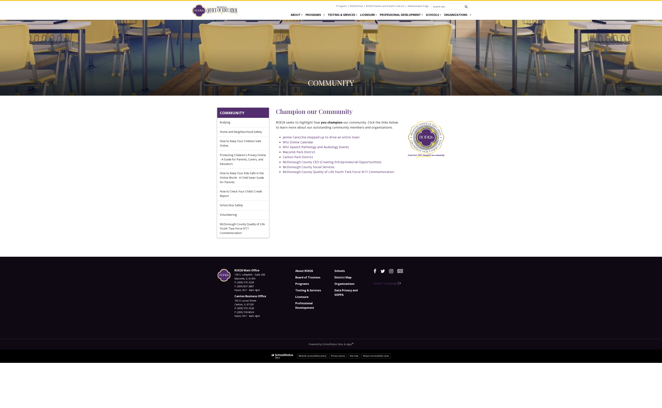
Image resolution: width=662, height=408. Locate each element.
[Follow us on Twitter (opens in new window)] (382, 271)
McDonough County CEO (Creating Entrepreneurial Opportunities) (332, 162)
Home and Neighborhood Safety (244, 133)
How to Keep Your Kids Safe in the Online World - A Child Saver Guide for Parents (242, 179)
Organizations (344, 284)
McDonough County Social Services (308, 167)
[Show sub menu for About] (302, 15)
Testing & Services (308, 290)
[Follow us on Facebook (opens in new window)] (375, 271)
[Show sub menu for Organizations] (470, 15)
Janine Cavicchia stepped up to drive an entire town (321, 137)
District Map (343, 277)
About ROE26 (304, 271)
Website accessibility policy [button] (313, 356)
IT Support (341, 6)
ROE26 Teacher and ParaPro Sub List (385, 6)
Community (232, 112)
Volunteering (233, 216)
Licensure (302, 297)
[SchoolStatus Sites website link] (283, 356)
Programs (302, 284)
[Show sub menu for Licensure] (376, 15)
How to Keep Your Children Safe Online (240, 144)
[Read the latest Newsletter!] (400, 271)
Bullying (230, 123)
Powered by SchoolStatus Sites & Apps (331, 344)
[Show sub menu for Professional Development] (422, 15)
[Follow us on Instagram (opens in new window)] (391, 271)
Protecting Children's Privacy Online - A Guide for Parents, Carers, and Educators (243, 161)
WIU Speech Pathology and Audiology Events (316, 147)
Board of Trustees (307, 277)
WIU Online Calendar (298, 142)
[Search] (466, 6)
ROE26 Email (356, 6)
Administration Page (418, 6)
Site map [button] (354, 356)
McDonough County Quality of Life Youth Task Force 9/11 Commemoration (338, 172)
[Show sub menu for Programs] (324, 15)
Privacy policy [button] (338, 356)
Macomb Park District (299, 152)
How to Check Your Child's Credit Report (241, 194)
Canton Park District (298, 157)
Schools (339, 271)
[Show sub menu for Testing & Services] (356, 15)
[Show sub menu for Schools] (440, 15)
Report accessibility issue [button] (376, 356)
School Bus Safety (231, 205)
